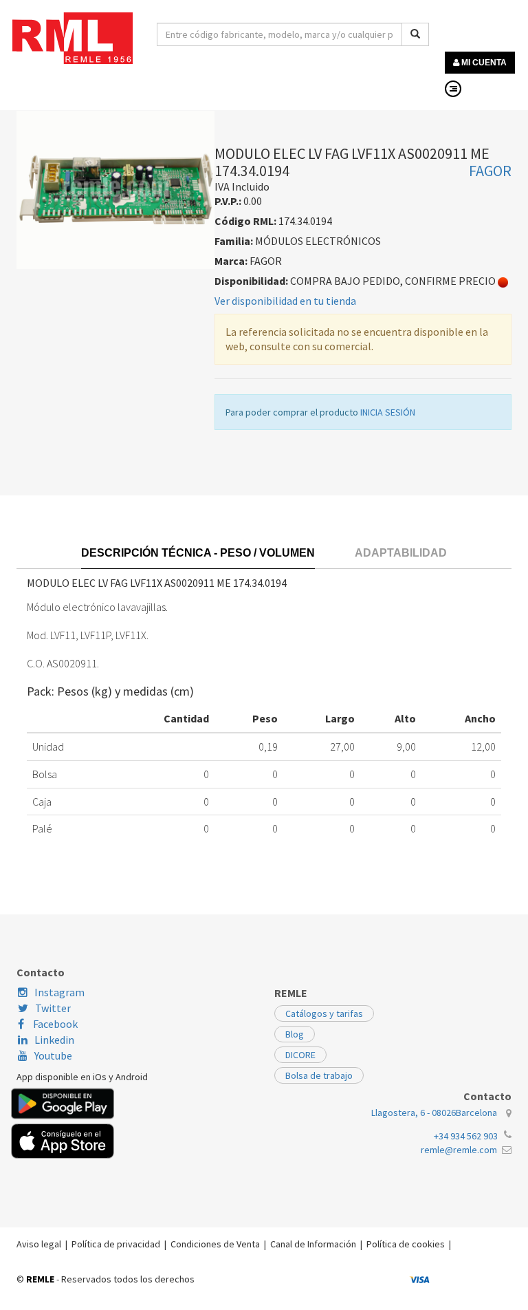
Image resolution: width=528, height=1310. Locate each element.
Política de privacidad (116, 1244)
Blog (294, 1034)
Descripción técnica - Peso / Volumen (198, 553)
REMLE (40, 1279)
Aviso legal (38, 1244)
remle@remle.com (459, 1149)
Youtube (53, 1055)
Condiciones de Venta (215, 1244)
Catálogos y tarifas (324, 1013)
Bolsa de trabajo (319, 1075)
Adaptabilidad (401, 553)
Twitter (53, 1008)
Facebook (54, 1024)
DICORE (300, 1055)
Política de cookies (405, 1244)
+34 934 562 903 (466, 1136)
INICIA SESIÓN (387, 412)
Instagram (59, 992)
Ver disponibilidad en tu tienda (285, 301)
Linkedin (54, 1039)
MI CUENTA (483, 62)
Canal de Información (313, 1244)
